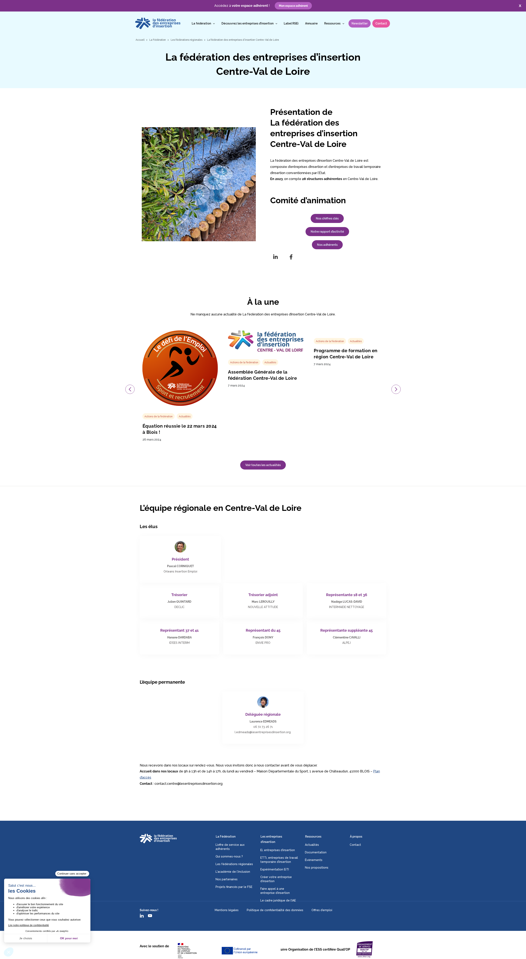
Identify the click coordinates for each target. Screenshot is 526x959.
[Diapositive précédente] (130, 389)
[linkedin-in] (275, 257)
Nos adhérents (327, 244)
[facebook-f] (291, 257)
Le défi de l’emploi (316, 384)
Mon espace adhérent (293, 5)
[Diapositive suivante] (396, 389)
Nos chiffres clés (327, 218)
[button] (213, 23)
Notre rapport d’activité (327, 231)
